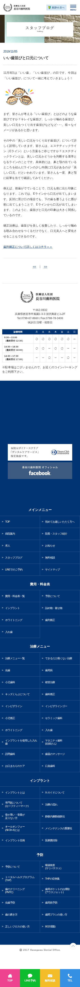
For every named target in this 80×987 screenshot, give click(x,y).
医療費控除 (51, 840)
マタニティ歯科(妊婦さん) (53, 742)
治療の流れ (51, 804)
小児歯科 (10, 682)
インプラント (12, 608)
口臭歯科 (50, 766)
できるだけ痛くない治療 (58, 658)
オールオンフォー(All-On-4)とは (15, 828)
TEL (70, 980)
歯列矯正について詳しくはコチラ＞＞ (27, 246)
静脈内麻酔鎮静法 (55, 816)
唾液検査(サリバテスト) (53, 867)
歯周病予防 (51, 902)
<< (34, 266)
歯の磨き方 (11, 914)
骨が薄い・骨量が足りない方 (15, 816)
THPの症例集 (52, 878)
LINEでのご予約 (13, 569)
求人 (7, 545)
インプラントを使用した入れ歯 (21, 742)
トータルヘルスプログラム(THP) (19, 879)
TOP (10, 980)
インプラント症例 (15, 840)
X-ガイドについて (54, 792)
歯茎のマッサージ (55, 754)
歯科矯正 (50, 694)
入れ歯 (8, 632)
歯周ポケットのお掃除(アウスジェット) (57, 891)
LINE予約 (30, 980)
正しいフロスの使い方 (17, 926)
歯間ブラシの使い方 (56, 914)
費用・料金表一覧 (15, 596)
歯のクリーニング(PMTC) (15, 891)
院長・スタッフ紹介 (56, 533)
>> (45, 266)
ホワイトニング (13, 620)
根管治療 (50, 682)
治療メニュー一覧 (15, 658)
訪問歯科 (10, 754)
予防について (52, 596)
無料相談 (50, 980)
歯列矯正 (50, 620)
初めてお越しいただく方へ (59, 521)
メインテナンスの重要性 (58, 828)
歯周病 (48, 670)
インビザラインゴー (56, 706)
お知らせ (50, 545)
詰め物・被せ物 (53, 608)
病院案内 (10, 533)
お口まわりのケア (15, 766)
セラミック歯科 (53, 718)
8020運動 (50, 926)
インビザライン (13, 706)
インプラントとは (15, 792)
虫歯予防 (10, 902)
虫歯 (7, 670)
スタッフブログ (13, 557)
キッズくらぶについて (17, 694)
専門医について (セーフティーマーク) (16, 804)
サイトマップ (52, 569)
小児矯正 (10, 718)
